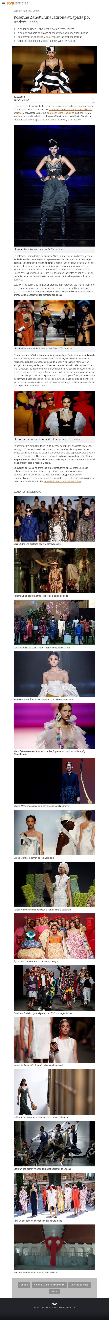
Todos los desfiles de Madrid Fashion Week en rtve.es (46, 40)
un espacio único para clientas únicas (62, 481)
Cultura (24, 1284)
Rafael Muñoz (21, 100)
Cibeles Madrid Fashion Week (49, 1284)
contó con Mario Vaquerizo (60, 113)
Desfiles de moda (79, 1284)
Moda (54, 1291)
